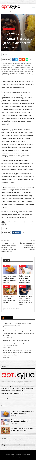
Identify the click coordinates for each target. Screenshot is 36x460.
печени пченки (28, 222)
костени (12, 222)
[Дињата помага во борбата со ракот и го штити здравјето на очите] (10, 269)
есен (7, 222)
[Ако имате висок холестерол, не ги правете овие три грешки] (10, 290)
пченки (4, 224)
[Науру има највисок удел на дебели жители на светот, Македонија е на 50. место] (26, 290)
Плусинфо (22, 445)
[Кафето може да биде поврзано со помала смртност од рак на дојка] (26, 269)
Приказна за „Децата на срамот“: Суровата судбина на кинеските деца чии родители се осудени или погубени (17, 353)
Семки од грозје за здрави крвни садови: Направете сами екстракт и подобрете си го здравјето (8, 247)
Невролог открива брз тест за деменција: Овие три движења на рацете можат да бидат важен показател (18, 333)
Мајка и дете (8, 318)
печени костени (19, 222)
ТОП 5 (13, 29)
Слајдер (7, 29)
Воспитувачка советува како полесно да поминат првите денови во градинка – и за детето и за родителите (17, 343)
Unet (22, 457)
